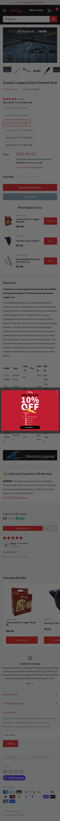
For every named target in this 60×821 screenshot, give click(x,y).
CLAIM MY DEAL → (30, 427)
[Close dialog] (57, 392)
